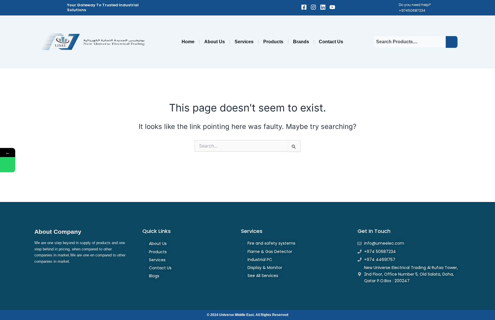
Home (188, 41)
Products (273, 41)
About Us (214, 41)
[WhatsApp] (7, 164)
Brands (301, 41)
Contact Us (331, 41)
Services (244, 41)
